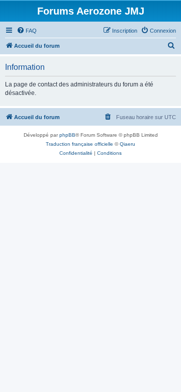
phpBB (67, 135)
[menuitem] (27, 31)
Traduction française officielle (79, 144)
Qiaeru (127, 144)
